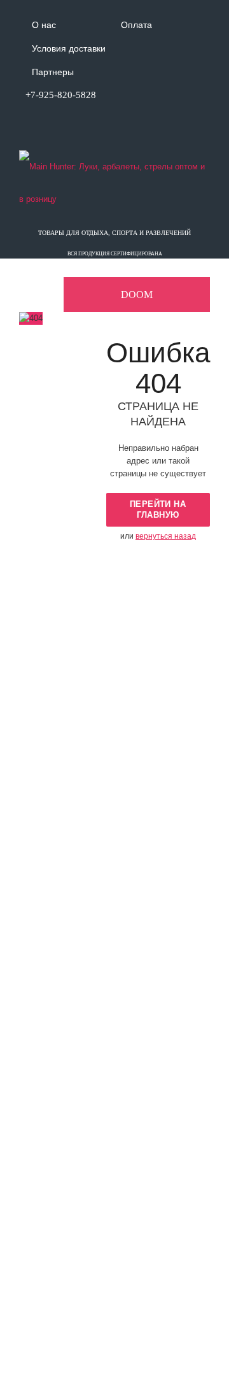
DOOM (137, 294)
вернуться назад (165, 536)
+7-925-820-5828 (60, 95)
